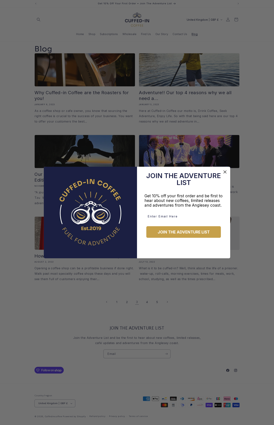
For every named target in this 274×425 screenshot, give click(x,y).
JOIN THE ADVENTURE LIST (184, 232)
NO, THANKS (184, 249)
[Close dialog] (225, 172)
